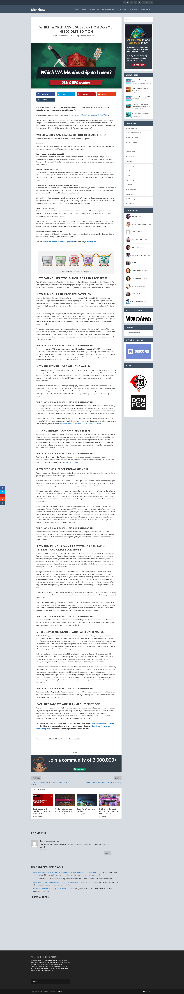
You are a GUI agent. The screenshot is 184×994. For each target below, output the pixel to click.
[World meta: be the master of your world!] (65, 800)
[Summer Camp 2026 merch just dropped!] (128, 114)
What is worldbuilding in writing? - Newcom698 (50, 888)
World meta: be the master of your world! (64, 810)
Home (76, 9)
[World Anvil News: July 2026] (128, 98)
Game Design (130, 156)
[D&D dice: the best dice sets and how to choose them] (109, 800)
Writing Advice (130, 203)
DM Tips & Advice (131, 142)
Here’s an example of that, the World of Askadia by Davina (80, 424)
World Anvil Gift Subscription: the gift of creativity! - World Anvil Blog (57, 882)
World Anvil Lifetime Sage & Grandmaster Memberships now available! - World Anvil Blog (65, 872)
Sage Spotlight (131, 180)
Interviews (129, 161)
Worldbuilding (108, 9)
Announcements (131, 128)
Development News (132, 137)
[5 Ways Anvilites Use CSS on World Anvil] (128, 89)
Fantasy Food (130, 152)
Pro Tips (141, 92)
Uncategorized (131, 189)
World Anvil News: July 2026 (140, 97)
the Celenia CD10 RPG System (73, 462)
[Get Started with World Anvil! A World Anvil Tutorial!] (43, 800)
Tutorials (133, 9)
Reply (107, 853)
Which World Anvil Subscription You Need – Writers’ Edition (88, 115)
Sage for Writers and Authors (86, 810)
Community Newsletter (145, 83)
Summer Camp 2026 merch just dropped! (140, 114)
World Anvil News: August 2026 (139, 80)
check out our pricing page (102, 723)
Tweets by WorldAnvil (133, 333)
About (83, 9)
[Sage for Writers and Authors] (87, 800)
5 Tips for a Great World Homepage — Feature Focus (140, 105)
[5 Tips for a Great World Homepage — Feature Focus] (128, 106)
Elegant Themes (43, 992)
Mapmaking (121, 9)
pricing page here (90, 242)
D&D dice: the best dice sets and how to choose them (108, 811)
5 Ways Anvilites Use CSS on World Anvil (140, 89)
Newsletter (94, 9)
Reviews (128, 175)
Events (141, 117)
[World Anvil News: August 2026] (128, 81)
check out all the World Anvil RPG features (58, 242)
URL (34, 879)
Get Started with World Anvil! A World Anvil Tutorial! (41, 811)
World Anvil (145, 9)
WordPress (59, 992)
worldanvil (64, 36)
